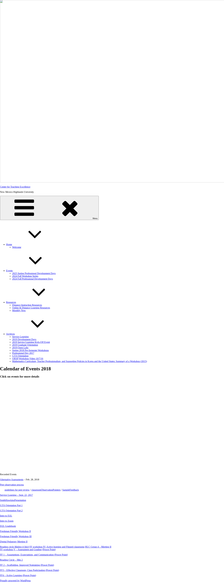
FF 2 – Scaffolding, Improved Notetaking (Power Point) (27, 565)
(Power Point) (49, 549)
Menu (95, 218)
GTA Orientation (20, 356)
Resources (11, 302)
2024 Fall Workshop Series (25, 276)
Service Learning (20, 336)
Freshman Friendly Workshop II (15, 531)
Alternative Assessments (11, 479)
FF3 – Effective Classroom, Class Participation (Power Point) (29, 570)
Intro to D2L (6, 515)
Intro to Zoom (6, 521)
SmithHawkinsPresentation (13, 500)
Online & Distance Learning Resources (31, 307)
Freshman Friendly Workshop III (16, 536)
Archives (10, 334)
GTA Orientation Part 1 (11, 505)
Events (9, 270)
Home (9, 244)
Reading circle (14, 546)
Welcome (16, 247)
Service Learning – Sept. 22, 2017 (16, 495)
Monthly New (19, 310)
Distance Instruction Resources (27, 305)
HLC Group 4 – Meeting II (98, 546)
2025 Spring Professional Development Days (34, 273)
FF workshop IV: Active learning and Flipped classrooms (56, 546)
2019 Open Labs (20, 347)
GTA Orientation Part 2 (11, 510)
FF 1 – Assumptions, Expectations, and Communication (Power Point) (34, 554)
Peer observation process (12, 484)
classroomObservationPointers (45, 490)
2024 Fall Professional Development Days (32, 279)
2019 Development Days (24, 339)
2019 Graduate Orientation (25, 345)
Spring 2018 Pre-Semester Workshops (30, 350)
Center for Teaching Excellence (15, 186)
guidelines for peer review (17, 490)
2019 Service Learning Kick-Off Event (31, 342)
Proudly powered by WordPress (15, 580)
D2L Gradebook (8, 526)
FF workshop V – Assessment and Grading (21, 549)
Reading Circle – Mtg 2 (11, 560)
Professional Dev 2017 (23, 353)
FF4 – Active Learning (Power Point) (18, 575)
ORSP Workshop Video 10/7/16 (27, 358)
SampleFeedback (70, 490)
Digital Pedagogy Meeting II (13, 541)
